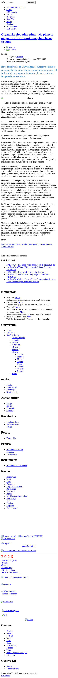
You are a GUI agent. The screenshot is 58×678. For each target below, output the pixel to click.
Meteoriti (16, 347)
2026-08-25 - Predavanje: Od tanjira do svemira (26, 272)
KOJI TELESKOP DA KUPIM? (21, 550)
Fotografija (11, 438)
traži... (3, 2)
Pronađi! (31, 2)
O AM (9, 9)
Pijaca (9, 494)
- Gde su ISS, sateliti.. (10, 572)
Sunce (14, 373)
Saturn (20, 354)
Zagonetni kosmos (14, 486)
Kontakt (9, 24)
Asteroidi (16, 345)
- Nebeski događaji (9, 560)
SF (7, 501)
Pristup (9, 21)
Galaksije (10, 333)
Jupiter (20, 361)
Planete (19, 57)
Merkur (20, 371)
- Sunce (4, 563)
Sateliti (15, 342)
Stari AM (10, 19)
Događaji (10, 408)
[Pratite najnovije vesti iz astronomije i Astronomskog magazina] (29, 619)
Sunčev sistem (12, 335)
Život (8, 330)
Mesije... (10, 452)
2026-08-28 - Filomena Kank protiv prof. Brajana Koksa (30, 265)
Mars (19, 364)
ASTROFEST (28, 546)
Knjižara (10, 506)
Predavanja (11, 498)
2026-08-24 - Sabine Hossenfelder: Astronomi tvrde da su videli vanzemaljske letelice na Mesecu (31, 280)
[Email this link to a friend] (11, 50)
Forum (9, 14)
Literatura (10, 655)
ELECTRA (11, 29)
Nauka (9, 385)
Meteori (15, 349)
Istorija (9, 406)
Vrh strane (5, 676)
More (17, 297)
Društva (9, 503)
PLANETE (11, 645)
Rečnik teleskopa (9, 594)
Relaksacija (11, 489)
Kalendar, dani (12, 424)
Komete (15, 340)
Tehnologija (11, 387)
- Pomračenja (6, 567)
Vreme (9, 427)
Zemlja (20, 366)
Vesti (8, 479)
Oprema (9, 411)
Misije (9, 403)
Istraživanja (11, 477)
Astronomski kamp (14, 449)
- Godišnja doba (8, 570)
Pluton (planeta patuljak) (16, 652)
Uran (19, 359)
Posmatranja (11, 454)
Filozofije (10, 390)
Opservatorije (12, 508)
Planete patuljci (18, 337)
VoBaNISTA (12, 26)
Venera (20, 369)
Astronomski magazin (15, 7)
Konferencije (12, 392)
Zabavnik (10, 484)
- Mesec (4, 565)
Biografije (10, 491)
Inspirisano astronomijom (17, 496)
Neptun (20, 357)
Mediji (9, 482)
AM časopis (11, 12)
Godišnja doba (12, 422)
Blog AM (10, 17)
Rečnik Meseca (8, 591)
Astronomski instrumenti (16, 465)
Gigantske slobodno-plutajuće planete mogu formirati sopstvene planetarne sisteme (27, 38)
